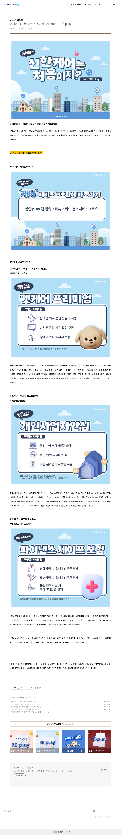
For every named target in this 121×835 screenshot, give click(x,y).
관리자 (68, 832)
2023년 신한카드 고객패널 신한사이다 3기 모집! (25, 707)
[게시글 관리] (21, 687)
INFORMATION (76, 5)
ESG (104, 5)
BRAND (97, 5)
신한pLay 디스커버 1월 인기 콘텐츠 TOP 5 (23, 702)
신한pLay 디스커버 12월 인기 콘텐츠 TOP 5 (24, 704)
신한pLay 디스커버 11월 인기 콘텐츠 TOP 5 (24, 709)
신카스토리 (21, 697)
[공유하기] (18, 687)
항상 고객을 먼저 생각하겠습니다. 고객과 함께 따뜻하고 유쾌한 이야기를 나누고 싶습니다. (45, 771)
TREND (112, 5)
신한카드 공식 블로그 (23, 767)
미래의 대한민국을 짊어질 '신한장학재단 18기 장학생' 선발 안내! (30, 712)
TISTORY (61, 832)
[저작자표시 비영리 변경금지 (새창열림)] (37, 688)
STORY (88, 5)
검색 (114, 817)
